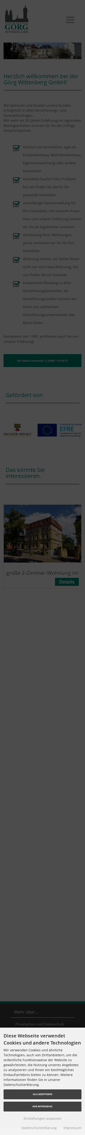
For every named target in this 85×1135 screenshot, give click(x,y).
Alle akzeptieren (42, 1094)
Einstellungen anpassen (43, 1118)
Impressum (72, 1128)
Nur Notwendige (42, 1106)
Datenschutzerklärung (39, 1128)
